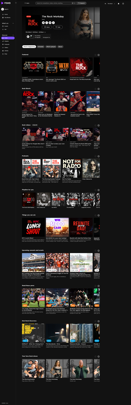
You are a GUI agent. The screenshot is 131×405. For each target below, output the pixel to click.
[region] (61, 69)
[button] (35, 125)
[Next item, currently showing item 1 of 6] (98, 356)
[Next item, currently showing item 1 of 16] (98, 286)
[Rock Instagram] (46, 22)
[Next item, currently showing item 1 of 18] (98, 215)
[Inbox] (118, 3)
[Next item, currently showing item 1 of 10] (98, 190)
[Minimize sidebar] (16, 3)
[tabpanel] (61, 218)
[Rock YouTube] (50, 22)
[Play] (28, 36)
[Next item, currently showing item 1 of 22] (98, 89)
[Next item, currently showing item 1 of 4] (98, 55)
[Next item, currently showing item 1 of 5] (98, 156)
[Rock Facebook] (43, 22)
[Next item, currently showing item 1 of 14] (98, 250)
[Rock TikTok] (53, 22)
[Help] (123, 3)
